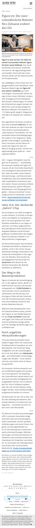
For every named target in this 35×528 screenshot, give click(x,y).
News (10, 501)
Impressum (24, 501)
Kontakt (16, 501)
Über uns (26, 507)
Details (21, 524)
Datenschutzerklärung (16, 504)
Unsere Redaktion (12, 510)
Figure (3, 11)
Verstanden (26, 524)
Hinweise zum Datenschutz (13, 507)
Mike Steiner (23, 510)
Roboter (8, 11)
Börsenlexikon (17, 484)
